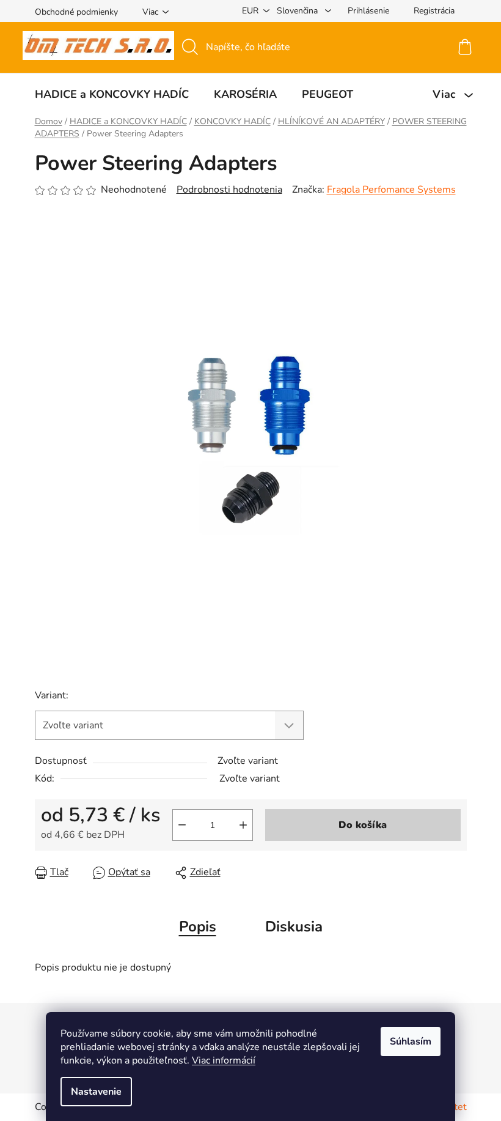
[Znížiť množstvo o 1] (182, 825)
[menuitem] (112, 94)
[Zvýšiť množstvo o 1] (243, 825)
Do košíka (362, 825)
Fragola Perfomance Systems (391, 189)
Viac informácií (223, 1060)
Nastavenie (96, 1091)
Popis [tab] (197, 926)
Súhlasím (410, 1041)
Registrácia (434, 11)
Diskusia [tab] (294, 926)
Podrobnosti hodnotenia (229, 189)
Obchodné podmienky (76, 12)
